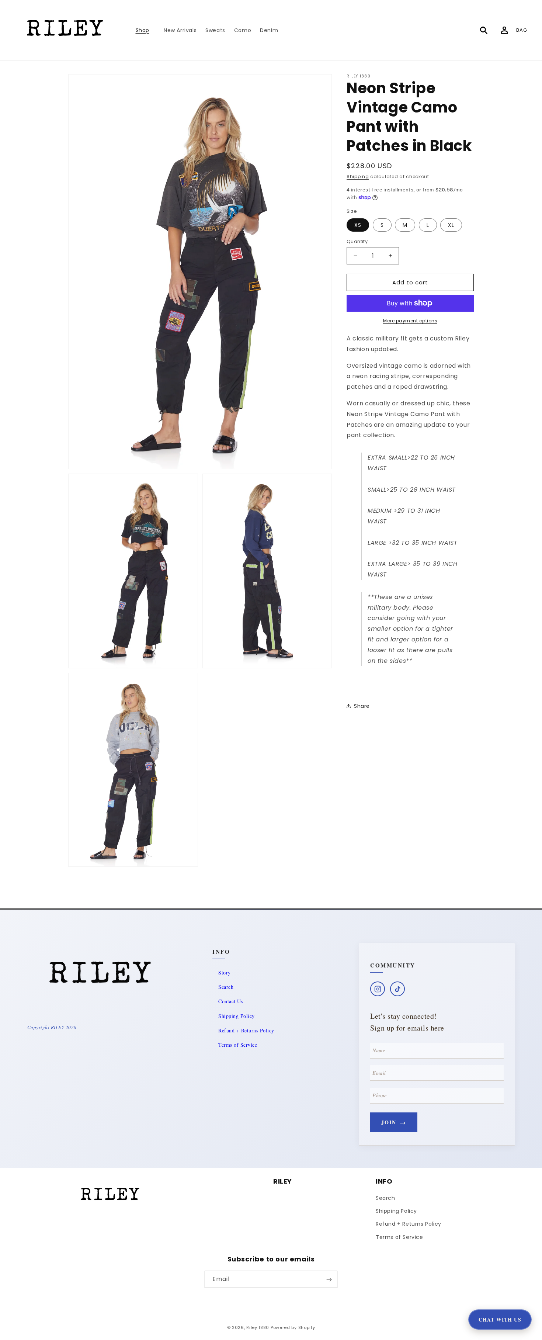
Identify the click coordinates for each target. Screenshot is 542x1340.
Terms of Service (237, 1044)
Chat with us (500, 1319)
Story (224, 972)
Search (225, 986)
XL (451, 224)
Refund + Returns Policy (246, 1030)
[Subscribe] (329, 1279)
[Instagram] (377, 988)
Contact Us (230, 1001)
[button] (145, 30)
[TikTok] (397, 988)
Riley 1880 (257, 1327)
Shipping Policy (236, 1015)
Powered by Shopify (293, 1327)
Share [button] (362, 705)
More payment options (410, 321)
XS (357, 224)
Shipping (358, 176)
